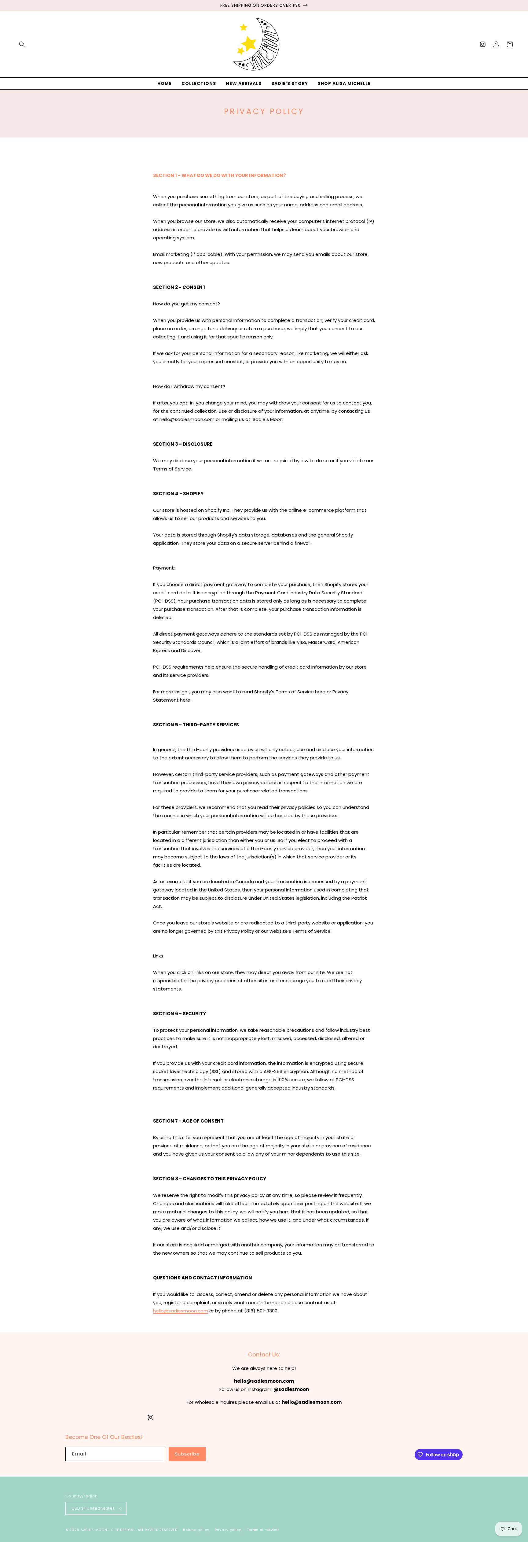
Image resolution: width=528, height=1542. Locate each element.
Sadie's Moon (94, 1529)
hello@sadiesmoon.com (180, 1311)
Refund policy (196, 1529)
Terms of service (263, 1529)
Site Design (122, 1529)
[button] (22, 44)
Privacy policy (228, 1529)
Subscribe (187, 1454)
